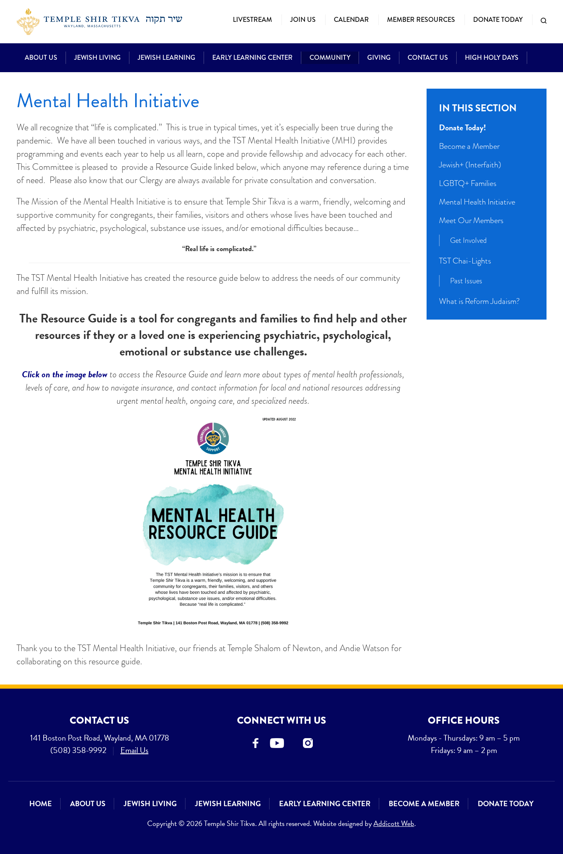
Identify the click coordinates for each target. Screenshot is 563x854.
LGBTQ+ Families (467, 183)
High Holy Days (491, 57)
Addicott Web (393, 823)
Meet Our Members (471, 220)
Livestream (252, 19)
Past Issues (466, 280)
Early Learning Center (252, 57)
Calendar (351, 19)
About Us (41, 57)
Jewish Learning (166, 57)
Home (40, 803)
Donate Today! (462, 127)
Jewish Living (97, 57)
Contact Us (428, 57)
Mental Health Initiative (477, 201)
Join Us (303, 19)
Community (330, 57)
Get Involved (468, 240)
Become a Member (469, 146)
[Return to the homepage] (99, 21)
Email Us (134, 750)
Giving (379, 57)
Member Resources (421, 19)
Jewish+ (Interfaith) (470, 164)
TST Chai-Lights (465, 260)
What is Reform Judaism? (479, 301)
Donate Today (498, 19)
